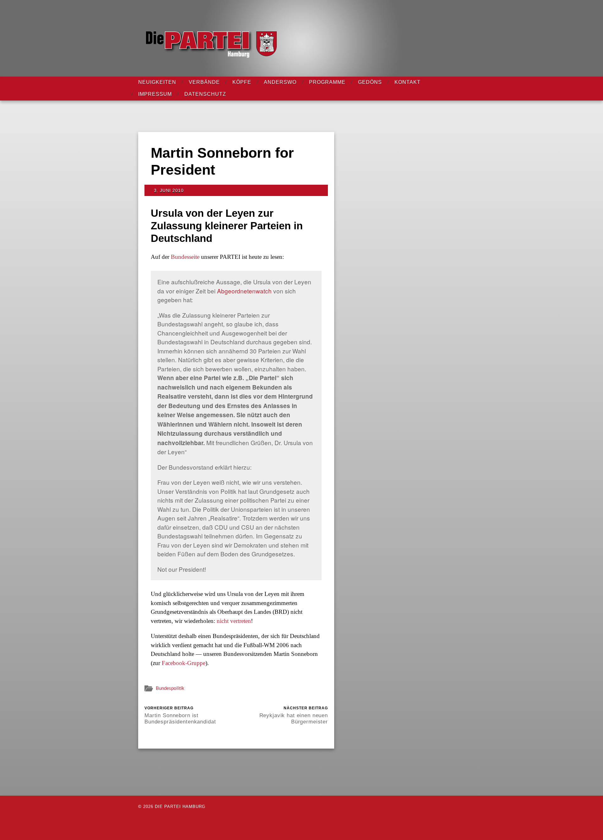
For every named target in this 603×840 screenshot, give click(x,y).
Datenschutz (205, 94)
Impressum (155, 94)
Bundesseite (185, 257)
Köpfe (241, 82)
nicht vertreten (234, 621)
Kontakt (407, 82)
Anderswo (280, 82)
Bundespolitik (170, 688)
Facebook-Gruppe (183, 663)
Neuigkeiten (157, 82)
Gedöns (370, 82)
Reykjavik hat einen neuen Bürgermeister (293, 715)
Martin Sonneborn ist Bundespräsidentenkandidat (180, 715)
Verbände (204, 82)
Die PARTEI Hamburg (180, 806)
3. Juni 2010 (169, 190)
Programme (327, 82)
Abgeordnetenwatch (244, 290)
